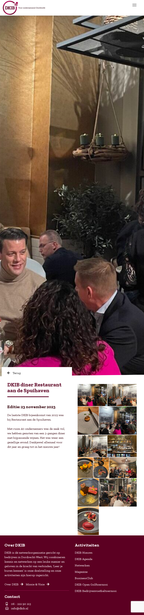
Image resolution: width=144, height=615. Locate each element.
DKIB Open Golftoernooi (91, 584)
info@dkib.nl (19, 608)
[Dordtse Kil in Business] (24, 8)
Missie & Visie (35, 584)
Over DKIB (11, 584)
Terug (16, 373)
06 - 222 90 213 (20, 604)
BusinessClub (84, 578)
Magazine (81, 572)
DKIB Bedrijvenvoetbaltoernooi (96, 591)
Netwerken (82, 565)
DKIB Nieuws (83, 552)
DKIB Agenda (83, 559)
